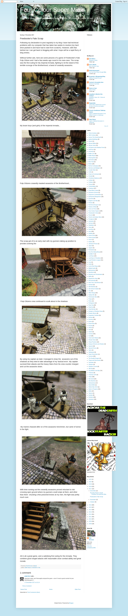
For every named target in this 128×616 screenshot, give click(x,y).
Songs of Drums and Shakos (96, 344)
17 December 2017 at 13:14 (32, 582)
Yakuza (90, 393)
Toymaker (91, 362)
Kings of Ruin (92, 89)
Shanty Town (92, 340)
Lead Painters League (94, 260)
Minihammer (91, 270)
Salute (90, 331)
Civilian (90, 180)
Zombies (90, 397)
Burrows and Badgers (94, 168)
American (91, 149)
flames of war (93, 88)
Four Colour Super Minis (52, 9)
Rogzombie (92, 103)
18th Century (92, 135)
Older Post (77, 589)
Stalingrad (91, 352)
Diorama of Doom (93, 192)
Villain (90, 376)
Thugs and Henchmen (94, 360)
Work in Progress (93, 389)
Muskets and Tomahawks (95, 274)
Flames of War (92, 207)
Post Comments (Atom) (33, 592)
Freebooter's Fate (36, 567)
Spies (90, 350)
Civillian (90, 182)
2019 (90, 484)
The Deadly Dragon (93, 358)
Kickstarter (91, 250)
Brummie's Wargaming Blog (97, 76)
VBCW (90, 368)
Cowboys (91, 188)
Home (50, 589)
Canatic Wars (92, 170)
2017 (90, 488)
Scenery (90, 333)
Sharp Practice (92, 342)
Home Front (91, 235)
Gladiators (91, 225)
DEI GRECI (92, 59)
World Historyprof (94, 70)
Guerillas (90, 229)
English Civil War (93, 200)
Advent (90, 141)
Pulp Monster (92, 309)
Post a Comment (27, 586)
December (93, 490)
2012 (90, 514)
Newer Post (23, 589)
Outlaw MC (91, 295)
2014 (90, 509)
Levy (89, 262)
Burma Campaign (93, 166)
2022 (90, 479)
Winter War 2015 (93, 387)
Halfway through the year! (95, 78)
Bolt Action (91, 159)
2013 (90, 512)
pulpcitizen (27, 576)
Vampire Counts (92, 366)
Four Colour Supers (93, 211)
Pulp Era (90, 307)
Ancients (90, 151)
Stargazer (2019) (93, 60)
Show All (106, 126)
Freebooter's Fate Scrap (96, 496)
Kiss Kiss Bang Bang (94, 252)
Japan (90, 245)
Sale (89, 329)
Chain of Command (93, 174)
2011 (90, 516)
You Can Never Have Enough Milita (97, 72)
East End (90, 198)
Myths (90, 276)
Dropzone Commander (94, 194)
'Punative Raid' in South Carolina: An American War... (98, 493)
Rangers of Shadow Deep (95, 311)
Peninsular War (92, 297)
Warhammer (91, 383)
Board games (92, 157)
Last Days (91, 256)
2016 (90, 505)
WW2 (89, 391)
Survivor (90, 356)
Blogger (71, 603)
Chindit (90, 176)
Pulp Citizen (92, 119)
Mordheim (91, 272)
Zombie (90, 395)
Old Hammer (91, 286)
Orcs (89, 290)
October (92, 502)
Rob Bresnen (91, 538)
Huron (90, 239)
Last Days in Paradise (94, 258)
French (90, 215)
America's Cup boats (94, 83)
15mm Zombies (92, 133)
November (93, 499)
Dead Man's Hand (93, 190)
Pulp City (90, 305)
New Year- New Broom (94, 282)
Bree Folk (91, 161)
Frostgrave (91, 219)
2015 (90, 507)
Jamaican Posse (93, 243)
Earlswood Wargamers (94, 196)
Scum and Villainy (93, 338)
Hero (89, 231)
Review (90, 317)
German (90, 223)
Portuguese (91, 303)
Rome (90, 321)
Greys (90, 227)
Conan (90, 184)
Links (89, 264)
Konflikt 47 (91, 254)
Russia (90, 325)
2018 (90, 486)
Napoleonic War (92, 278)
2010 (90, 519)
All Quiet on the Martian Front (96, 147)
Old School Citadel (93, 288)
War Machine (92, 381)
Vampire (90, 364)
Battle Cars (91, 153)
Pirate (90, 299)
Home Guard (92, 237)
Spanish (90, 346)
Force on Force (92, 209)
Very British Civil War (94, 370)
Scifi (89, 336)
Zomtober (91, 399)
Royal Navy (91, 323)
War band (91, 379)
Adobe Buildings (93, 139)
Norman (90, 284)
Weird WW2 (91, 385)
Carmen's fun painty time (96, 82)
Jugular (90, 248)
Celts (89, 172)
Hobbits (90, 233)
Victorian (90, 372)
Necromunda (92, 280)
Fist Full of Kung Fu (93, 205)
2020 (90, 481)
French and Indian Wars (95, 217)
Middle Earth (91, 268)
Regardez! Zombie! (93, 315)
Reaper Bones (92, 313)
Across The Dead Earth (94, 137)
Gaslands (91, 221)
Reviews (90, 319)
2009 (90, 521)
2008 (90, 523)
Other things (91, 292)
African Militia (92, 143)
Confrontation (92, 186)
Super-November (93, 354)
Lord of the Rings (93, 266)
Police (90, 301)
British (90, 164)
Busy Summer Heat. (94, 66)
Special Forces (92, 348)
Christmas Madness (93, 178)
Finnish (90, 202)
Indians (90, 241)
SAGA (90, 327)
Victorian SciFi (92, 374)
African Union (92, 145)
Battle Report (28, 567)
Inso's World (92, 64)
